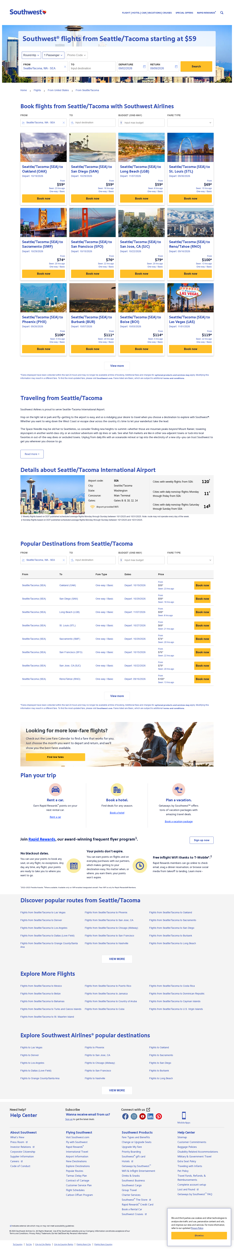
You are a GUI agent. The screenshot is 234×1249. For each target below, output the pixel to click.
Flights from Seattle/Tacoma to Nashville (106, 943)
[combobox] (43, 68)
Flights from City (84, 1244)
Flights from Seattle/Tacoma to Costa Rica (172, 985)
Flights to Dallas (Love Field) (35, 1070)
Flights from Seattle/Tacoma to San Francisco (109, 935)
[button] (29, 12)
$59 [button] (190, 38)
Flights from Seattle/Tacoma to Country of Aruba (111, 1001)
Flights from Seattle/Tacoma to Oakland (170, 912)
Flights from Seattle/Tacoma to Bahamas (42, 1001)
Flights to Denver (29, 1055)
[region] (199, 1227)
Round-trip (29, 55)
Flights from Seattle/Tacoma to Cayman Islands (174, 1001)
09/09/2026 (157, 68)
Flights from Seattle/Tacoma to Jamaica (106, 993)
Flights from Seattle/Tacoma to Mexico (41, 985)
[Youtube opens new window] (142, 1116)
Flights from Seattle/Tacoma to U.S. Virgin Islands (176, 1009)
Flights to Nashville (95, 1078)
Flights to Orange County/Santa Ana (39, 1078)
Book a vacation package (179, 821)
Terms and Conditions (19, 1233)
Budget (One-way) (130, 115)
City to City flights (43, 1244)
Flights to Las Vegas (31, 1047)
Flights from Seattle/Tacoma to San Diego (171, 928)
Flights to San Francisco (98, 1070)
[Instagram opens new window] (134, 1116)
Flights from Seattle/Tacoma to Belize (40, 993)
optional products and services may (172, 375)
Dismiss (199, 1235)
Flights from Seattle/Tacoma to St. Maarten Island (47, 1016)
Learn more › (195, 871)
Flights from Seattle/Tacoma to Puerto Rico (108, 985)
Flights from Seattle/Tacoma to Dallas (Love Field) (47, 935)
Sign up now (201, 840)
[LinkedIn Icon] (151, 1116)
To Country (17, 1244)
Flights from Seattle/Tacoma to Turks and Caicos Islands (50, 1009)
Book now (43, 198)
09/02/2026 (125, 68)
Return (155, 64)
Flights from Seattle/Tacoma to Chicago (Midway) (111, 928)
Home (23, 90)
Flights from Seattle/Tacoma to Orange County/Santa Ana (49, 945)
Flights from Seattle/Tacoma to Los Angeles (43, 928)
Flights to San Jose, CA (97, 1055)
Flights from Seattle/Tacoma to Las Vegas (42, 912)
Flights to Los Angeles (32, 1063)
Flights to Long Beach (161, 1078)
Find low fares (55, 757)
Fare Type (174, 115)
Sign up (69, 1119)
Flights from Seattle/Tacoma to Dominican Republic (177, 993)
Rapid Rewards (41, 839)
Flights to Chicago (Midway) (100, 1063)
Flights (37, 90)
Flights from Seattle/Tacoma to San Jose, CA (109, 920)
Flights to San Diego (160, 1063)
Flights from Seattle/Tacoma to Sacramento (172, 920)
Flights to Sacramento (161, 1055)
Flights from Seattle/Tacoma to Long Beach (172, 943)
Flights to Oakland (159, 1047)
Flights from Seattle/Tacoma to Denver (41, 920)
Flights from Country (103, 1244)
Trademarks (46, 1233)
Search (196, 66)
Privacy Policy (35, 1233)
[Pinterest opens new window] (159, 1116)
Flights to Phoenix (94, 1047)
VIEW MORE (117, 959)
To (72, 64)
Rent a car (55, 817)
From (26, 64)
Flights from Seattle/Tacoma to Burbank (170, 935)
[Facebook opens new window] (125, 1116)
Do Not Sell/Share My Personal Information (70, 1233)
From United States (58, 90)
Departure (126, 64)
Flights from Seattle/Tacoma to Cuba (104, 1009)
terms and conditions (173, 378)
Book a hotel (117, 812)
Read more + (32, 454)
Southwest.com (104, 378)
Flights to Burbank (159, 1070)
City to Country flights (63, 1244)
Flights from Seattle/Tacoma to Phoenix (106, 912)
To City (29, 1244)
